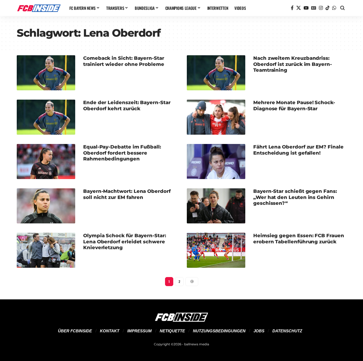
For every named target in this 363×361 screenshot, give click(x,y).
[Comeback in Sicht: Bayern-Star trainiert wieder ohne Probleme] (46, 72)
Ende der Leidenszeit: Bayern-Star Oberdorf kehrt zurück (127, 106)
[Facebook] (292, 8)
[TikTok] (327, 8)
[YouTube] (306, 8)
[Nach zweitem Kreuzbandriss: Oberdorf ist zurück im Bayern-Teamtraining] (216, 72)
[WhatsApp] (334, 8)
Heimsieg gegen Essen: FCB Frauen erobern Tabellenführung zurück (298, 239)
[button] (342, 8)
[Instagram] (321, 8)
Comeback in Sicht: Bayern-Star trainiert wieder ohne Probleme (123, 61)
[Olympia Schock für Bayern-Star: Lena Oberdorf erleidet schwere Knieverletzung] (46, 250)
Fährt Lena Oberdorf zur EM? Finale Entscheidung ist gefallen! (298, 150)
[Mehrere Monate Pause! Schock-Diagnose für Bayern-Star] (216, 117)
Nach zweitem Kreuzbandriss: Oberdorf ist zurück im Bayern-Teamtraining (292, 64)
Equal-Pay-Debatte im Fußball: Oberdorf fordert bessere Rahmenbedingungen (122, 153)
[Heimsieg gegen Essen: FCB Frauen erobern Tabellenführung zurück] (216, 250)
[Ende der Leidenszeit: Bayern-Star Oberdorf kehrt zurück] (46, 117)
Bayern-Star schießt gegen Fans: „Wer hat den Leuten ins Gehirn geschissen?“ (295, 197)
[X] (298, 8)
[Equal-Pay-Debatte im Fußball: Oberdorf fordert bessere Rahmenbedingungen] (46, 161)
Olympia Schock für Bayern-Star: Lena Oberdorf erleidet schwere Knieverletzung (124, 241)
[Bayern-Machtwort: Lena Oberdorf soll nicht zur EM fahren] (46, 205)
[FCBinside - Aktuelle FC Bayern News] (39, 8)
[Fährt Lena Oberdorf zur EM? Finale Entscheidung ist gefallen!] (216, 161)
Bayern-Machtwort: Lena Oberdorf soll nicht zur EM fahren (127, 194)
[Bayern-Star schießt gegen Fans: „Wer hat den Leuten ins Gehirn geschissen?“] (216, 205)
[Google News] (314, 8)
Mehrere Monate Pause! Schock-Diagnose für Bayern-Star (294, 106)
